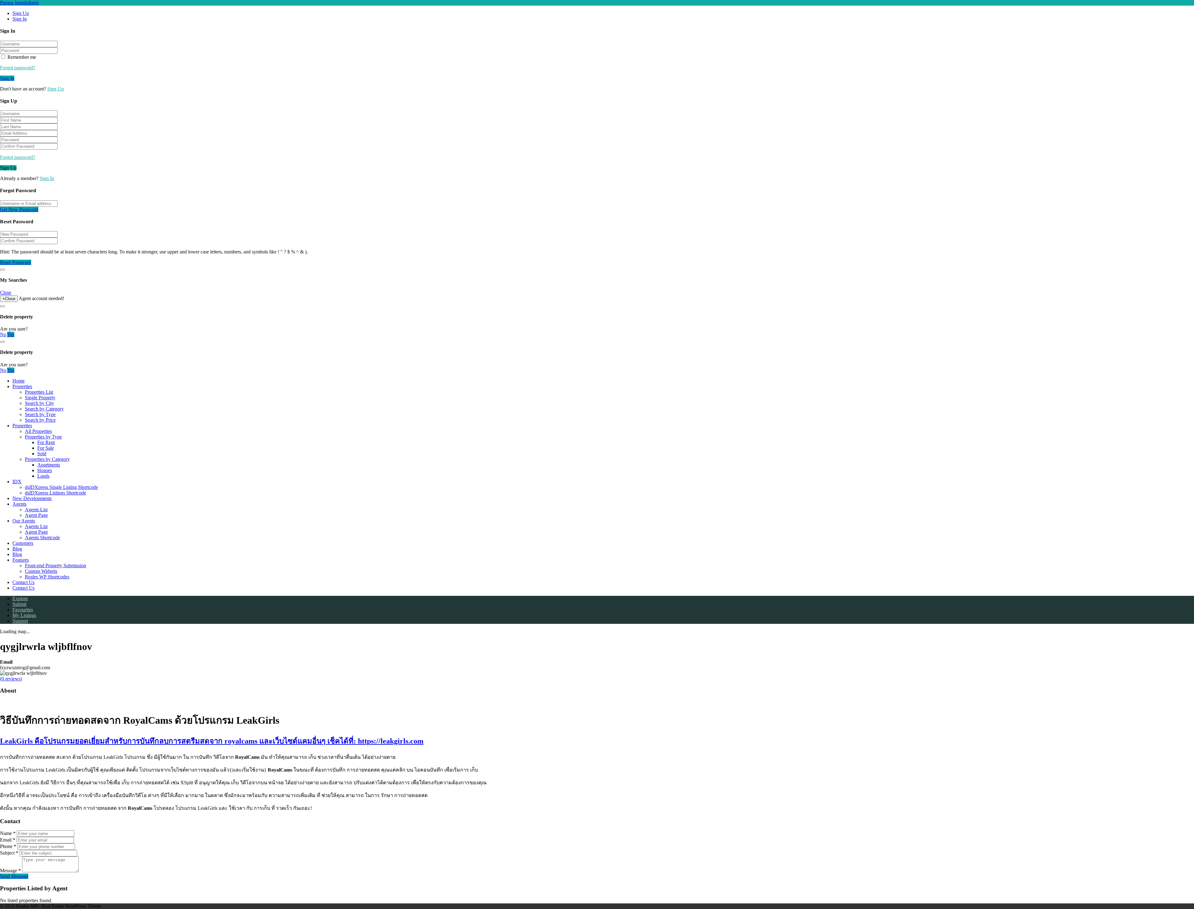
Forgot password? (17, 67)
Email (7, 839)
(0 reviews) (11, 678)
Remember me (21, 57)
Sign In (19, 18)
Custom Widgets (41, 571)
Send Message (14, 876)
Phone (8, 846)
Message (10, 870)
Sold (41, 453)
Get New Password (19, 209)
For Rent (46, 442)
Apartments (48, 464)
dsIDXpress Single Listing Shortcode (61, 487)
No (3, 334)
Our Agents (23, 520)
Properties (22, 386)
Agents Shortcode (42, 537)
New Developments (32, 498)
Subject (9, 853)
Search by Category (44, 408)
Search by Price (40, 420)
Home (18, 380)
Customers (22, 543)
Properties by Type (43, 436)
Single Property (40, 397)
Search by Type (40, 414)
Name (8, 833)
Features (20, 560)
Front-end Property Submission (55, 565)
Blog (17, 548)
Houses (44, 470)
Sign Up (20, 13)
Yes (10, 334)
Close (5, 292)
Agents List (36, 509)
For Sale (45, 448)
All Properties (38, 431)
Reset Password (15, 262)
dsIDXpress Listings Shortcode (55, 492)
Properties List (39, 392)
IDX (16, 481)
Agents (19, 504)
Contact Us (23, 582)
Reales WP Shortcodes (47, 576)
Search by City (39, 403)
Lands (43, 476)
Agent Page (36, 515)
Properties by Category (47, 459)
